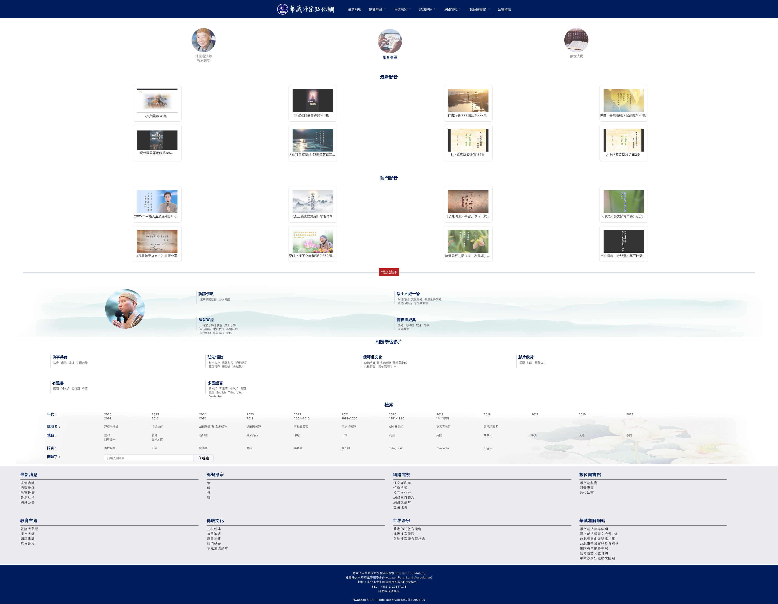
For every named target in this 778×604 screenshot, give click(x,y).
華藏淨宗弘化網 (306, 9)
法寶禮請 (504, 9)
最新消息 (354, 9)
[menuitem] (354, 9)
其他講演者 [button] (385, 366)
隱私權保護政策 (389, 591)
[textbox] (148, 458)
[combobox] (159, 458)
